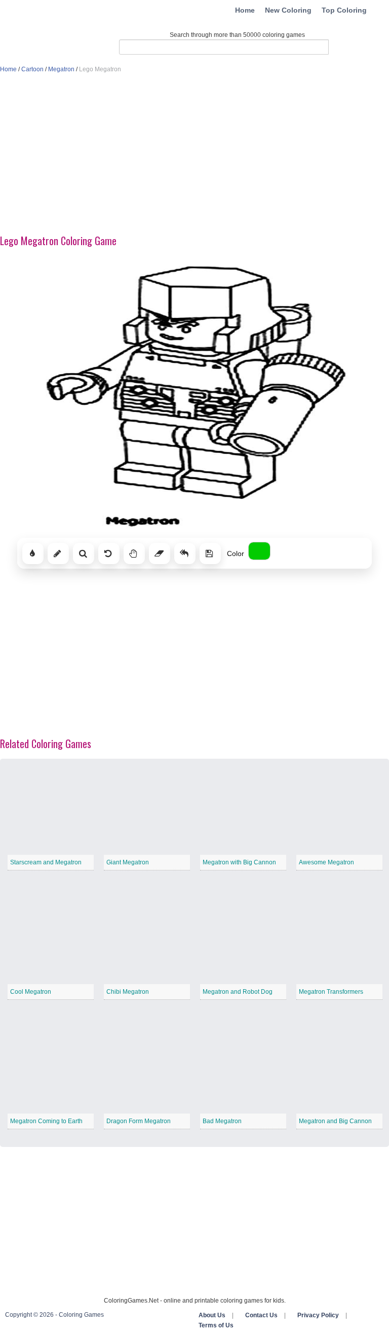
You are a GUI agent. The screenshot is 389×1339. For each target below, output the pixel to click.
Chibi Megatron (127, 991)
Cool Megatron (30, 991)
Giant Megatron (127, 862)
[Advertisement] (194, 154)
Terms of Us (216, 1325)
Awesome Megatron (326, 862)
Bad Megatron (222, 1121)
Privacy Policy (318, 1315)
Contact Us (261, 1315)
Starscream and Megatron (46, 862)
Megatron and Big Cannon (335, 1121)
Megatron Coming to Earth (46, 1121)
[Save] (210, 553)
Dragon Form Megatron (138, 1121)
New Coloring (288, 10)
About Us (212, 1315)
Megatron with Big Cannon (239, 862)
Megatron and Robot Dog (238, 991)
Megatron (61, 69)
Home (245, 10)
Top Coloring (344, 10)
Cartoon (32, 69)
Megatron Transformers (331, 991)
